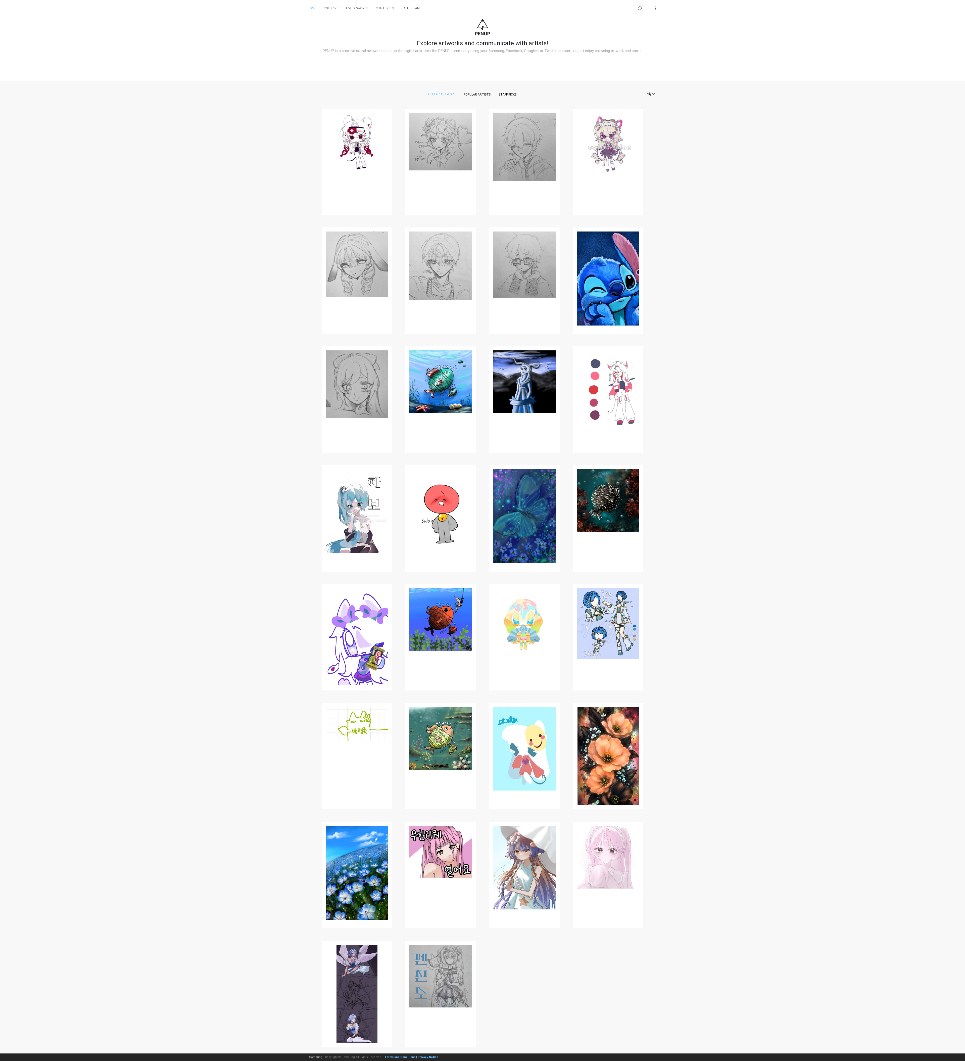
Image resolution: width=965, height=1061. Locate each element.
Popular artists (477, 94)
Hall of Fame (411, 8)
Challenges (385, 8)
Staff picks (507, 94)
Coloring (331, 8)
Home (312, 8)
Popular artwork (441, 94)
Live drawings (357, 8)
